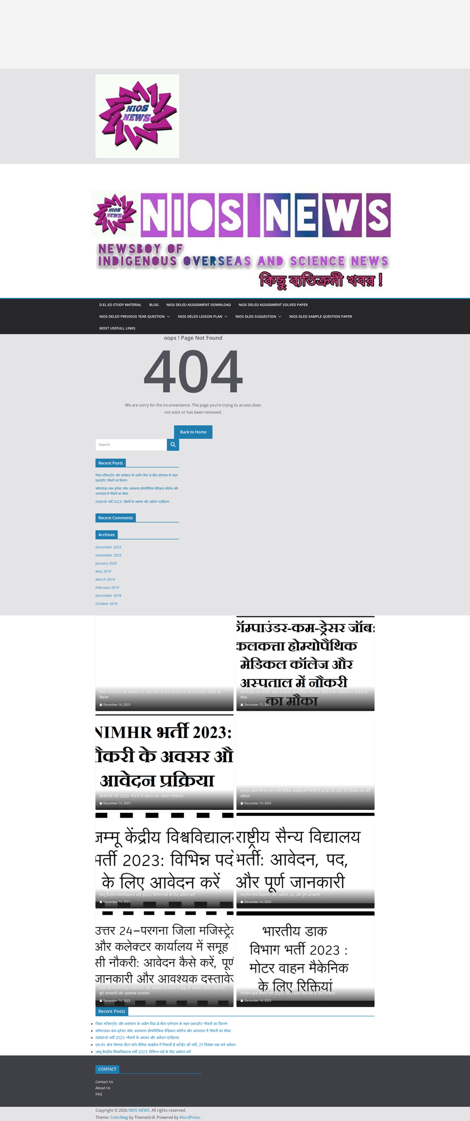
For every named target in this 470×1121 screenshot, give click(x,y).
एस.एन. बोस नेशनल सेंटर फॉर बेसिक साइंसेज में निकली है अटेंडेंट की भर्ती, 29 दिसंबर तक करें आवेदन (305, 793)
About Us (102, 1088)
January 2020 (106, 563)
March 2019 (105, 579)
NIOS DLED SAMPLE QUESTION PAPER (320, 316)
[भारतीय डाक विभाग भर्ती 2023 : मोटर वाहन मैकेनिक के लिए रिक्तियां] (305, 959)
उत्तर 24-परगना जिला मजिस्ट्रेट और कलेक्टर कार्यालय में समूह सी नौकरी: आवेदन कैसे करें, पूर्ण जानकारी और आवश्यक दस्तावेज (162, 991)
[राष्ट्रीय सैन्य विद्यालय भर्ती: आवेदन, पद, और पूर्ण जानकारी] (305, 860)
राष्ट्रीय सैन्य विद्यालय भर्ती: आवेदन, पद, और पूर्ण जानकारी (280, 894)
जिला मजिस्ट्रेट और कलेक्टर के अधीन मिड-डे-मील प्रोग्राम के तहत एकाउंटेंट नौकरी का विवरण (160, 695)
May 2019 (103, 571)
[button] (167, 316)
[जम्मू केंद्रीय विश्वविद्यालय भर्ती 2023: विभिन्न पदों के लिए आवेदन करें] (164, 860)
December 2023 (108, 547)
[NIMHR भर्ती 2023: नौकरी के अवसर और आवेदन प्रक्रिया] (164, 762)
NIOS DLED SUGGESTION (255, 316)
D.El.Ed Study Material (120, 304)
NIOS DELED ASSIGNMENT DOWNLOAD (198, 304)
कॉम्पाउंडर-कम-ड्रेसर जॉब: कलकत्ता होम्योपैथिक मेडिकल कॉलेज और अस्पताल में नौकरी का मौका (304, 695)
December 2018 (108, 595)
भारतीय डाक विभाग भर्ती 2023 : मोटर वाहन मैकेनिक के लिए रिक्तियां (287, 993)
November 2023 (108, 555)
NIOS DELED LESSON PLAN (200, 316)
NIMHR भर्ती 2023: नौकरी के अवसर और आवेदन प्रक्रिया (132, 501)
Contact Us (104, 1081)
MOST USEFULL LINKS (117, 328)
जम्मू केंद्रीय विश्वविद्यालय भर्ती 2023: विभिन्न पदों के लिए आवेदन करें (147, 894)
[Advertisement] (147, 34)
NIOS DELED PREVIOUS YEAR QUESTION (132, 316)
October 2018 (106, 603)
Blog (154, 304)
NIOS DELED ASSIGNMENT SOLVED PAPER (273, 304)
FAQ (98, 1094)
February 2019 (107, 587)
